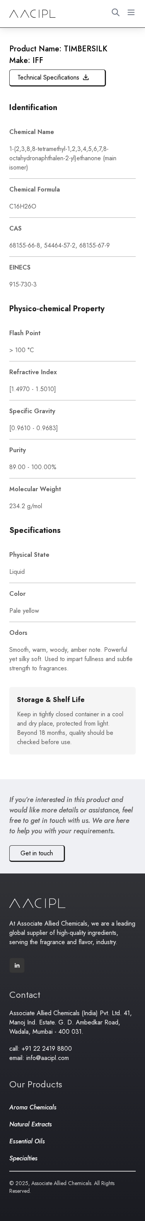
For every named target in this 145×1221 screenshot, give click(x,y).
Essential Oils (27, 1141)
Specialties (23, 1158)
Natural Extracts (30, 1124)
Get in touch (36, 853)
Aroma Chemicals (32, 1107)
